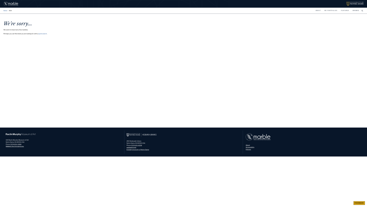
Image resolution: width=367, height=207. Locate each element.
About (318, 10)
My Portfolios (331, 10)
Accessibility (250, 147)
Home (5, 11)
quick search (42, 34)
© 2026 (129, 150)
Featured (345, 10)
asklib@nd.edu (131, 147)
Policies (248, 149)
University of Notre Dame (140, 150)
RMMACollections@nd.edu (15, 146)
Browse (356, 10)
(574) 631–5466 (15, 144)
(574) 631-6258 (136, 145)
